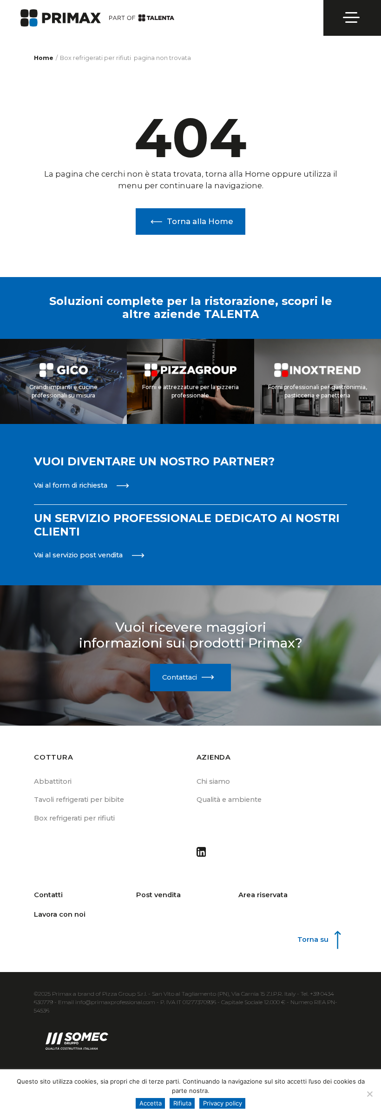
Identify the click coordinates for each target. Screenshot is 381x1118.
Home (43, 57)
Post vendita (158, 895)
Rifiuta (182, 1103)
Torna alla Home (200, 221)
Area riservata (263, 895)
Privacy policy (222, 1103)
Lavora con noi (59, 914)
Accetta (150, 1103)
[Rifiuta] (369, 1093)
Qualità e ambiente (229, 799)
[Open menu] (352, 17)
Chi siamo (213, 781)
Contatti (48, 895)
